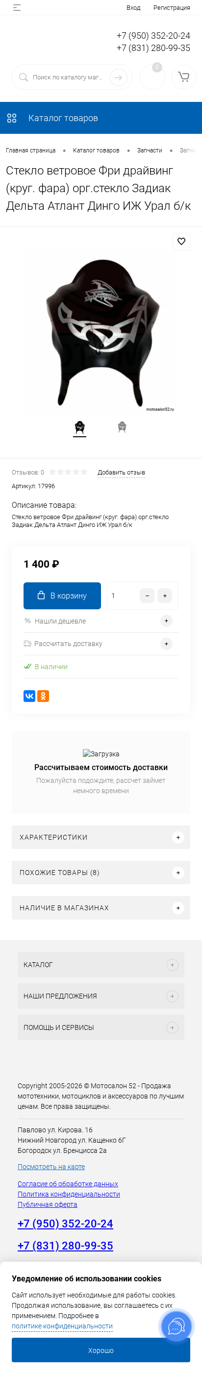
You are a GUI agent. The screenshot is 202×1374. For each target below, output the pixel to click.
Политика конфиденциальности (69, 1194)
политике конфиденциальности (62, 1326)
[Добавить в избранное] (181, 241)
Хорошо (101, 1350)
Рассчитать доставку (68, 644)
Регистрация (171, 7)
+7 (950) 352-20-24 (153, 35)
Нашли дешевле (60, 621)
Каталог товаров (62, 118)
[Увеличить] (101, 332)
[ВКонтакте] (29, 696)
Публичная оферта (47, 1204)
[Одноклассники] (43, 696)
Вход (133, 7)
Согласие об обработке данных (68, 1184)
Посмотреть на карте (51, 1167)
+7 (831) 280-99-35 (153, 48)
